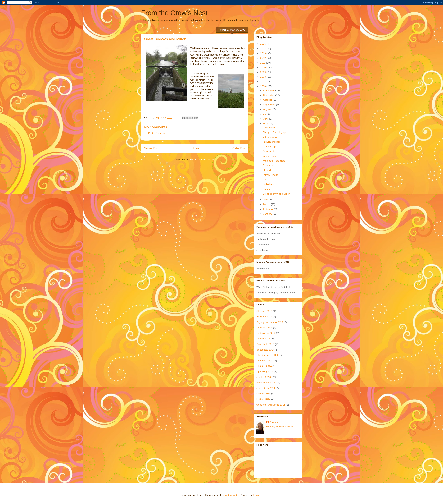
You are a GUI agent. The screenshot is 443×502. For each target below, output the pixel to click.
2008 (263, 76)
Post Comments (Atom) (202, 159)
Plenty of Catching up (274, 132)
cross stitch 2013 (265, 382)
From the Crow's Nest (174, 13)
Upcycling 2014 (264, 371)
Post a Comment (156, 133)
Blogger (256, 495)
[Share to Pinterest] (196, 117)
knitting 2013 (263, 393)
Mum (265, 179)
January (268, 213)
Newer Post (151, 148)
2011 (263, 62)
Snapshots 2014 (265, 349)
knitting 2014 (263, 399)
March (267, 204)
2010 (263, 67)
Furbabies (268, 184)
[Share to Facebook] (193, 117)
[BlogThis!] (186, 117)
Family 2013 (263, 338)
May (266, 123)
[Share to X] (190, 117)
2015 (263, 43)
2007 (263, 81)
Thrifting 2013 (264, 360)
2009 (263, 72)
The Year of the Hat (267, 355)
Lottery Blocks (270, 174)
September (269, 104)
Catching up (269, 146)
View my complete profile (279, 426)
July (265, 114)
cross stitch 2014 (265, 388)
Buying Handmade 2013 (269, 322)
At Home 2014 (264, 316)
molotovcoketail (231, 495)
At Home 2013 (264, 311)
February (268, 209)
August (267, 109)
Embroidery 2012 (265, 333)
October (268, 99)
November (269, 95)
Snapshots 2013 (265, 344)
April (266, 199)
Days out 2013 (264, 327)
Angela (274, 422)
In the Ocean (270, 137)
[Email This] (183, 117)
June (266, 118)
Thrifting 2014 (264, 366)
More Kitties (269, 127)
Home (195, 148)
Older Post (238, 148)
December (269, 90)
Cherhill (267, 170)
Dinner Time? (270, 156)
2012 (263, 58)
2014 (263, 48)
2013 (263, 53)
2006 (263, 86)
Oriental (267, 189)
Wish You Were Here (274, 160)
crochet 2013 (263, 377)
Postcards (268, 165)
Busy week (268, 151)
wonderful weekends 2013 (270, 404)
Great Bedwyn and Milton (276, 193)
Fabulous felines (272, 141)
